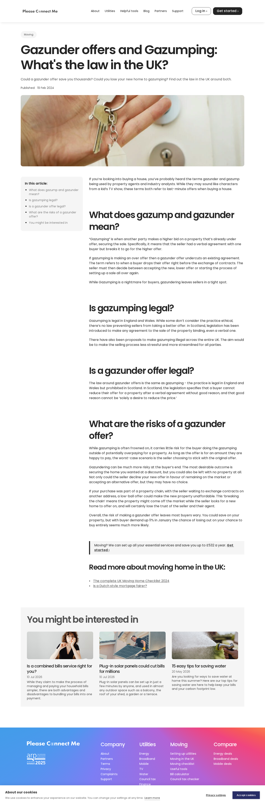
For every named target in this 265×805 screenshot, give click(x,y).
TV (141, 769)
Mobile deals (223, 764)
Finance (145, 784)
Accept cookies (246, 795)
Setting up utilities (183, 754)
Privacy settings (216, 795)
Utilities (110, 11)
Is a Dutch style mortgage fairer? (120, 586)
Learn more (152, 798)
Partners (161, 11)
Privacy (106, 769)
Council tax (147, 779)
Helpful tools (129, 11)
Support (177, 11)
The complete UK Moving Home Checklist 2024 (131, 581)
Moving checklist (182, 764)
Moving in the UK (182, 759)
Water (143, 774)
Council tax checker (184, 779)
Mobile (144, 764)
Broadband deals (226, 759)
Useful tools (178, 769)
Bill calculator (179, 774)
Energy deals (223, 754)
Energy (144, 754)
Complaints (109, 774)
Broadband (147, 759)
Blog (146, 11)
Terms (105, 764)
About (95, 11)
